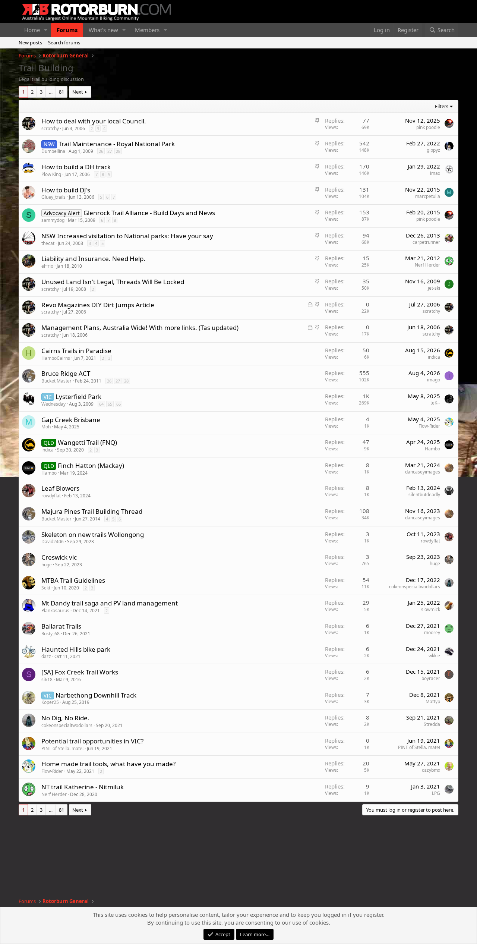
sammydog (52, 220)
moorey (432, 632)
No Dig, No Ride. (65, 718)
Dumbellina (53, 151)
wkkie (434, 655)
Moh (46, 427)
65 (110, 404)
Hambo (432, 449)
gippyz (433, 150)
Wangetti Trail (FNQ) (87, 442)
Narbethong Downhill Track (96, 695)
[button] (46, 30)
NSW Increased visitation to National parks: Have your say (127, 236)
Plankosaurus (55, 610)
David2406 (52, 541)
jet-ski (434, 288)
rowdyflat (51, 496)
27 (109, 151)
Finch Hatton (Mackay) (91, 465)
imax (435, 173)
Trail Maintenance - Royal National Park (117, 143)
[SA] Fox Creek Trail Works (79, 672)
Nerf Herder (427, 265)
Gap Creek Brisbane (70, 419)
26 (101, 151)
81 (61, 91)
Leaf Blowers (60, 488)
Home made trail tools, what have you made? (108, 763)
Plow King (51, 174)
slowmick (430, 609)
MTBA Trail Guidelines (73, 580)
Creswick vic (59, 557)
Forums (67, 30)
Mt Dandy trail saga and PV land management (109, 603)
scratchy (50, 128)
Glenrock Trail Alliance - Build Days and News (149, 212)
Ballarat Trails (61, 626)
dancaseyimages (422, 472)
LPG (436, 793)
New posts (30, 42)
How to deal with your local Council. (93, 121)
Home (32, 30)
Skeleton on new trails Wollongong (92, 534)
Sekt (45, 588)
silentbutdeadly (424, 494)
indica (434, 357)
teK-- (435, 403)
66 (118, 404)
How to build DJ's (65, 190)
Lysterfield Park (78, 396)
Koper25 (50, 702)
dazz (46, 656)
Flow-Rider (429, 426)
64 (101, 404)
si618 (47, 679)
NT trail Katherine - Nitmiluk (82, 787)
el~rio (47, 266)
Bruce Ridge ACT (65, 373)
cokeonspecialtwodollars (414, 586)
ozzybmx (431, 770)
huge (46, 564)
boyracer (430, 678)
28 (118, 151)
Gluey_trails (53, 197)
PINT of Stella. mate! (62, 748)
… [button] (51, 91)
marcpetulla (427, 196)
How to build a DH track (76, 167)
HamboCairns (55, 358)
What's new (103, 30)
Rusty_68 (50, 633)
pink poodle (428, 127)
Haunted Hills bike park (75, 649)
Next (77, 91)
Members (147, 30)
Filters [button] (441, 106)
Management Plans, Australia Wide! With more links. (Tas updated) (139, 327)
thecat (47, 243)
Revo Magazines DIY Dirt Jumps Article (97, 304)
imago (433, 380)
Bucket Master (56, 381)
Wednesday (53, 404)
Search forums (64, 42)
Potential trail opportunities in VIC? (92, 741)
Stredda (432, 724)
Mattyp (433, 701)
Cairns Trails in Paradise (76, 350)
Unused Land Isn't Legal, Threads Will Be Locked (112, 281)
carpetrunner (426, 242)
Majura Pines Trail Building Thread (91, 511)
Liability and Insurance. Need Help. (93, 258)
